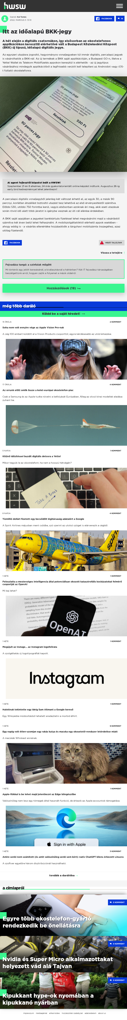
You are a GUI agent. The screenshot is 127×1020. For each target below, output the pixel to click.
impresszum (28, 1013)
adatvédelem (90, 1013)
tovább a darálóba (62, 875)
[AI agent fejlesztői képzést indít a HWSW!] (63, 189)
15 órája (7, 322)
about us (102, 1013)
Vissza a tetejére (111, 253)
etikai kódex (54, 1013)
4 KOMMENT (115, 384)
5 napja (6, 451)
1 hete (5, 576)
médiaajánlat (41, 1013)
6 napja (6, 513)
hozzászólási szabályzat (72, 1013)
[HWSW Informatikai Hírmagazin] (15, 5)
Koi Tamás (21, 17)
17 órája (7, 385)
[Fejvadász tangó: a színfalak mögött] (63, 269)
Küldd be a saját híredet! (61, 313)
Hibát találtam (113, 242)
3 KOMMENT (115, 851)
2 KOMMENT (115, 322)
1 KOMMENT (115, 451)
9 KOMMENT (115, 726)
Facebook (107, 18)
